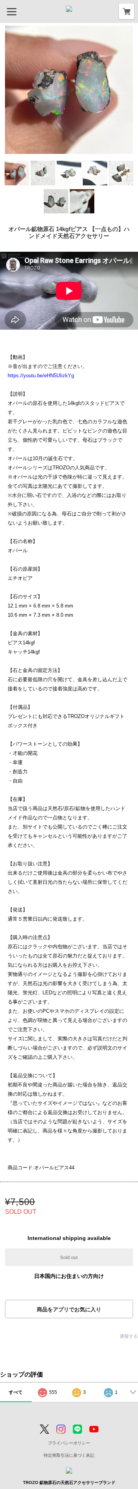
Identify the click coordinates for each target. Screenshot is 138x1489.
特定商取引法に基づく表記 (69, 1455)
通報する (129, 1336)
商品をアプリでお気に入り (69, 1309)
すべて (16, 1392)
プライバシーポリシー (69, 1443)
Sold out (69, 1257)
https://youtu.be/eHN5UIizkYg (41, 375)
